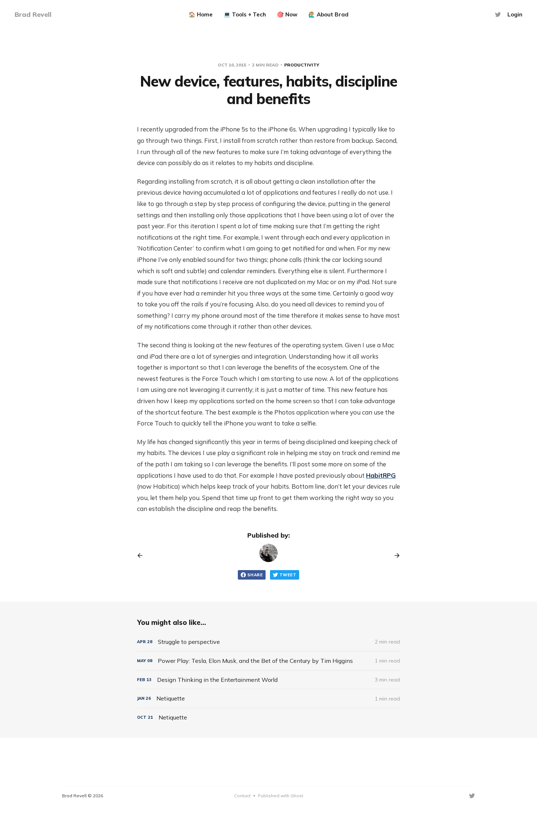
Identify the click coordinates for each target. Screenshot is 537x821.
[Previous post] (142, 555)
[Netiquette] (268, 698)
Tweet (287, 574)
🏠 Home (200, 14)
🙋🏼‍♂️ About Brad (328, 14)
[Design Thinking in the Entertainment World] (268, 680)
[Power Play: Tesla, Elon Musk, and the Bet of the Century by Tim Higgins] (268, 661)
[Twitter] (498, 15)
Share (255, 574)
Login (514, 14)
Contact (242, 795)
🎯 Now (287, 14)
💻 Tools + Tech (245, 14)
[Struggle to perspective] (268, 642)
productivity (301, 65)
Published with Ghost (280, 795)
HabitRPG (381, 475)
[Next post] (394, 555)
